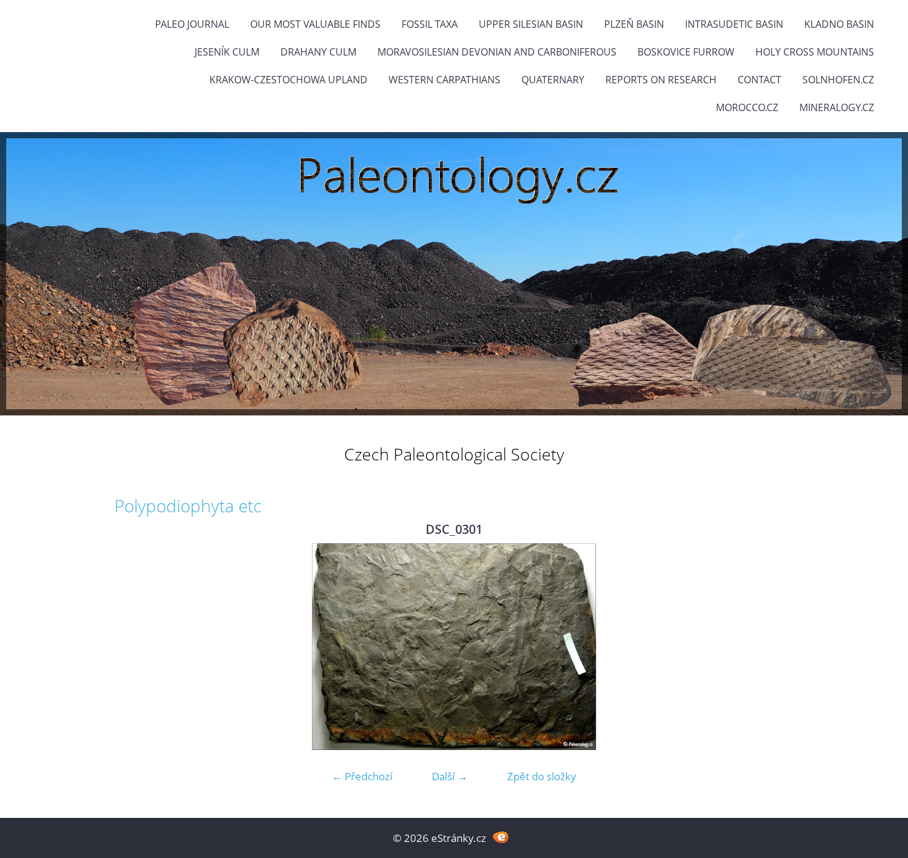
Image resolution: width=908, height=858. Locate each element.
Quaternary (552, 79)
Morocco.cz (747, 107)
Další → (450, 776)
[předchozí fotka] (134, 646)
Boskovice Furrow (685, 52)
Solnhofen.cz (838, 79)
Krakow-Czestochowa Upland (288, 79)
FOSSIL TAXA (429, 24)
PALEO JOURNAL (192, 24)
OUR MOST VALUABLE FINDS (315, 24)
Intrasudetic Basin (734, 24)
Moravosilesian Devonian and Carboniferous (496, 52)
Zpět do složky (541, 776)
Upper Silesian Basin (531, 24)
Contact (759, 79)
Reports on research (661, 79)
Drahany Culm (318, 52)
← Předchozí (362, 776)
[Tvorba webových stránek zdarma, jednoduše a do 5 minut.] (500, 836)
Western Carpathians (444, 79)
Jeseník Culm (227, 52)
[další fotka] (774, 646)
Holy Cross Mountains (814, 52)
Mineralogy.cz (836, 107)
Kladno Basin (839, 24)
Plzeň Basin (634, 24)
